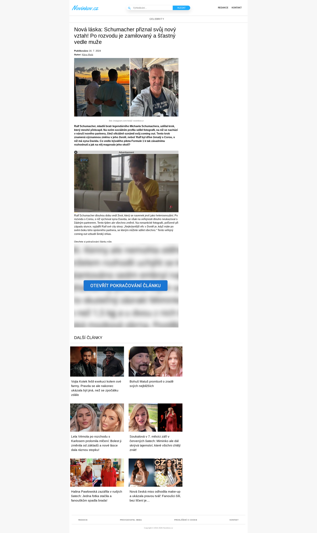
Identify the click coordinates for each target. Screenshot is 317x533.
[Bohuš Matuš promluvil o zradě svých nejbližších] (155, 361)
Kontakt (234, 520)
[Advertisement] (219, 49)
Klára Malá (87, 54)
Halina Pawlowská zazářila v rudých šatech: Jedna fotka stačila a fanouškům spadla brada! (96, 496)
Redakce (83, 520)
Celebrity (157, 19)
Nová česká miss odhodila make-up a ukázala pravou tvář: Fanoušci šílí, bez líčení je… (155, 496)
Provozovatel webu (131, 520)
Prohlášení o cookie (185, 520)
